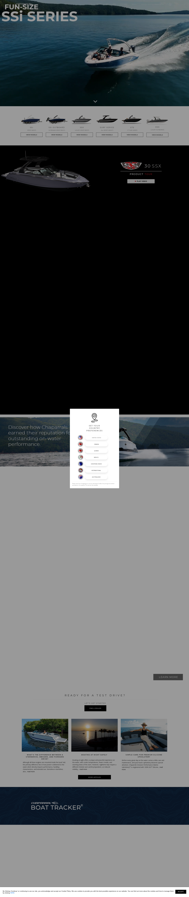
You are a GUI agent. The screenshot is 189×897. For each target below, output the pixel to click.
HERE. (12, 893)
